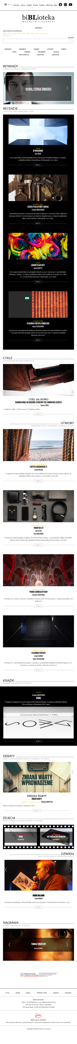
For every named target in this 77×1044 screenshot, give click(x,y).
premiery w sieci (38, 589)
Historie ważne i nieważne (56, 837)
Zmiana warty (37, 795)
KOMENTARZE (38, 204)
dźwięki (27, 52)
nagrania (41, 52)
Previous (9, 88)
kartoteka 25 (24, 55)
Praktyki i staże (42, 993)
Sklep (55, 5)
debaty (64, 49)
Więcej (38, 165)
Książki (29, 5)
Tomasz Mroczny (38, 944)
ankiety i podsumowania (30, 802)
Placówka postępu (38, 653)
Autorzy (23, 5)
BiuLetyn (16, 5)
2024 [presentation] (14, 33)
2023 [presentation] (18, 33)
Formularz (68, 993)
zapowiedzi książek (38, 464)
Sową (38, 698)
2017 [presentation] (46, 33)
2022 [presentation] (23, 33)
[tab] (5, 33)
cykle (14, 52)
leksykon (55, 55)
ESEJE (38, 148)
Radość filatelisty (38, 265)
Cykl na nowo (38, 399)
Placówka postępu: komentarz (38, 323)
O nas (7, 993)
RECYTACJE (38, 893)
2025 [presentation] (9, 33)
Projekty (42, 5)
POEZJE (38, 692)
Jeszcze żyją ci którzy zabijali (38, 207)
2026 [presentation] (5, 33)
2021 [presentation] (28, 33)
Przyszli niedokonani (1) (38, 467)
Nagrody (56, 993)
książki (36, 49)
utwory (50, 49)
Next (67, 88)
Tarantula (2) (39, 528)
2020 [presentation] (32, 33)
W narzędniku (38, 151)
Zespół (18, 993)
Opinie (28, 993)
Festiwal (35, 5)
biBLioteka (49, 5)
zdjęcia (56, 52)
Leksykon (40, 55)
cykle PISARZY (33, 405)
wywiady (8, 49)
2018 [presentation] (42, 33)
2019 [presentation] (37, 33)
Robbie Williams (38, 895)
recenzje (22, 49)
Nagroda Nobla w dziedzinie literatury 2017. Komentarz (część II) (38, 402)
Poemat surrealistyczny (38, 592)
